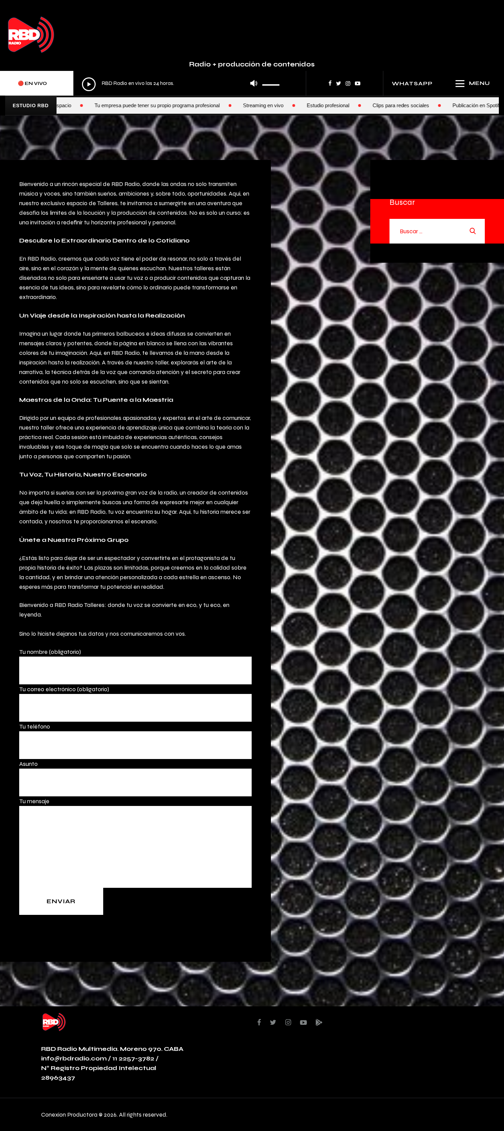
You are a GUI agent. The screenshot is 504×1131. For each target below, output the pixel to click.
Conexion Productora (69, 1114)
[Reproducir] (89, 84)
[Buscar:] (437, 231)
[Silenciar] (254, 83)
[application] (181, 83)
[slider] (271, 82)
